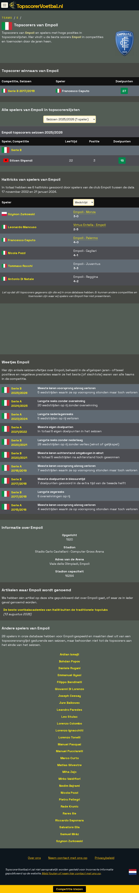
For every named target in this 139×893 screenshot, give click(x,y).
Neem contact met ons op (67, 858)
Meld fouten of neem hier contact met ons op (71, 873)
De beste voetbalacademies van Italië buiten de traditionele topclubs (55, 610)
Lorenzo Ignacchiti (69, 730)
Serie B (21, 91)
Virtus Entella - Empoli (89, 225)
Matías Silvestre (69, 765)
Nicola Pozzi (69, 793)
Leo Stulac (69, 717)
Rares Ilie (69, 813)
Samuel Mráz (69, 834)
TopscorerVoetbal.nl (39, 6)
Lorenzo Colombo (69, 723)
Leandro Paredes (69, 710)
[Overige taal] (132, 871)
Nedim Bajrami (69, 786)
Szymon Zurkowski (69, 841)
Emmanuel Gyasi (69, 675)
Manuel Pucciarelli (69, 751)
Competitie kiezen (69, 889)
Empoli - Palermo (85, 238)
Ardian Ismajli (69, 654)
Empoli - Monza (84, 212)
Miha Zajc (69, 772)
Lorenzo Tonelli (69, 737)
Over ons (34, 858)
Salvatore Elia (69, 827)
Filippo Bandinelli (69, 682)
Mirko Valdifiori (69, 779)
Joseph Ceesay (69, 696)
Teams (7, 18)
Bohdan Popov (69, 661)
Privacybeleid (104, 858)
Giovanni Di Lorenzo (69, 689)
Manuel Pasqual (69, 744)
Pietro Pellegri (69, 799)
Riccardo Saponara (69, 820)
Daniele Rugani (69, 668)
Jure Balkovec (69, 703)
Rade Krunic (69, 806)
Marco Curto (69, 758)
